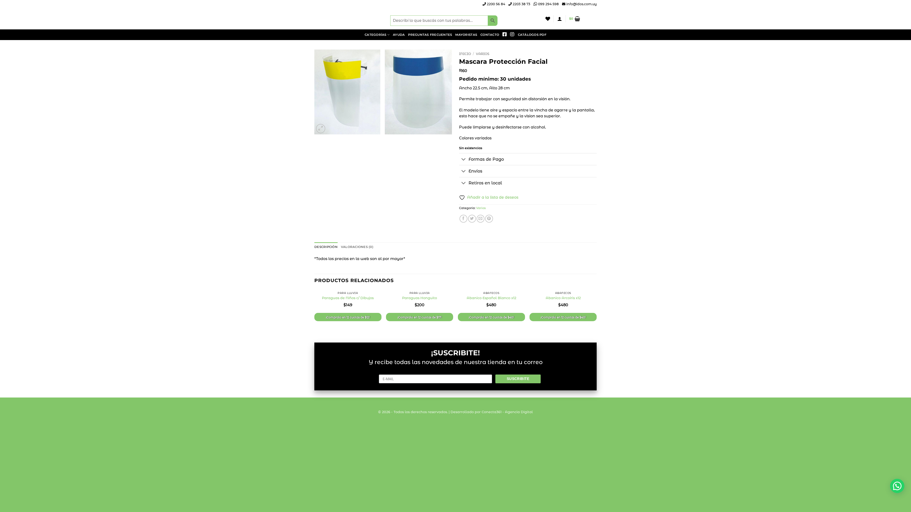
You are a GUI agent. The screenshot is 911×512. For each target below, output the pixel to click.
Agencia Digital (519, 412)
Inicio (465, 54)
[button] (559, 19)
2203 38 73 (521, 4)
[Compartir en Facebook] (463, 219)
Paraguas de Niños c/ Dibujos (348, 298)
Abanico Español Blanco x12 (491, 298)
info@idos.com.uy (581, 4)
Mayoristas (466, 35)
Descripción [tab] (326, 247)
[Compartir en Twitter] (472, 219)
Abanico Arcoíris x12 (563, 298)
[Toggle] (463, 160)
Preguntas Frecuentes (430, 35)
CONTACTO (489, 35)
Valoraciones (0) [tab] (357, 247)
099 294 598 (548, 4)
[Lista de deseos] (547, 19)
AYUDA (399, 35)
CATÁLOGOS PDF (532, 35)
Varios (482, 54)
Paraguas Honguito (419, 298)
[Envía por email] (480, 219)
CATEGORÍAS (375, 35)
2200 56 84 (495, 4)
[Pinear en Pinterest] (489, 219)
